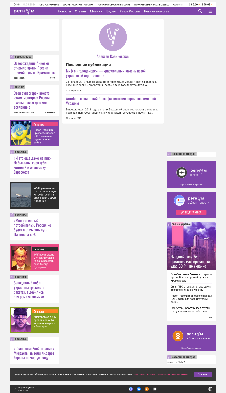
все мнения (50, 112)
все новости (19, 78)
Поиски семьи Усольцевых (151, 4)
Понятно (203, 374)
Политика (39, 124)
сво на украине (181, 224)
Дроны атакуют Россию (78, 4)
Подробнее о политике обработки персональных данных (161, 374)
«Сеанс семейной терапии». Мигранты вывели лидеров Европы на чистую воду (34, 353)
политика (21, 152)
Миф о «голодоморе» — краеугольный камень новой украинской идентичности (106, 73)
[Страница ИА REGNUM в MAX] (131, 389)
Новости (64, 11)
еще (210, 317)
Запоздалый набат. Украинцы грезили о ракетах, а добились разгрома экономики (29, 289)
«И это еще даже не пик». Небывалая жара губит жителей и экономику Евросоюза (33, 165)
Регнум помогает (157, 11)
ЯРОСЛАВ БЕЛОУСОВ (24, 112)
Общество (39, 311)
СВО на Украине (49, 4)
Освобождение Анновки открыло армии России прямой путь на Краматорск (34, 68)
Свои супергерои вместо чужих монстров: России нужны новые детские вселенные (32, 100)
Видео (111, 11)
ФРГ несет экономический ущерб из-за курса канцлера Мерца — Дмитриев (44, 261)
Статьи (80, 11)
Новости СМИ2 (176, 362)
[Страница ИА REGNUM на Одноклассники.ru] (147, 389)
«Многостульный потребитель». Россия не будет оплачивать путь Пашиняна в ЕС (32, 227)
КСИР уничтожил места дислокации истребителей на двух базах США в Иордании (45, 194)
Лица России (130, 11)
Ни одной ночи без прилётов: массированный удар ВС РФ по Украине (190, 261)
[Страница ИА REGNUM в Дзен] (155, 389)
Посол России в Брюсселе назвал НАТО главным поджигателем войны (44, 136)
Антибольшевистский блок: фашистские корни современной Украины (111, 100)
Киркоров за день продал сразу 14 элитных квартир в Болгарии (45, 321)
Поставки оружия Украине (113, 4)
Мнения (96, 11)
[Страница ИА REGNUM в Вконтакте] (139, 389)
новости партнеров (183, 154)
